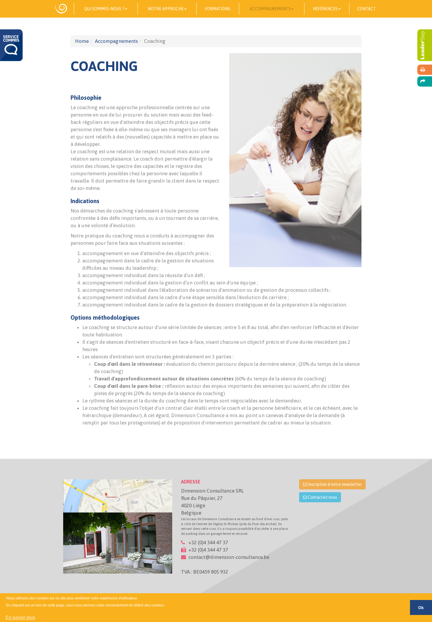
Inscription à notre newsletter (334, 484)
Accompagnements (116, 41)
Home (82, 41)
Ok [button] (421, 607)
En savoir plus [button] (20, 617)
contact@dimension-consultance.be (228, 557)
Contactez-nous (322, 497)
